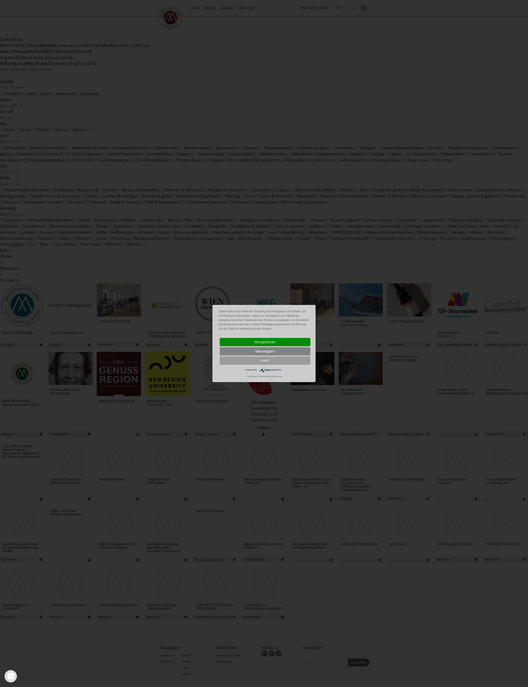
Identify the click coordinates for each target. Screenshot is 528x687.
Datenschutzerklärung (270, 376)
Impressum (252, 376)
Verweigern (265, 351)
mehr (265, 360)
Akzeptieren (265, 342)
